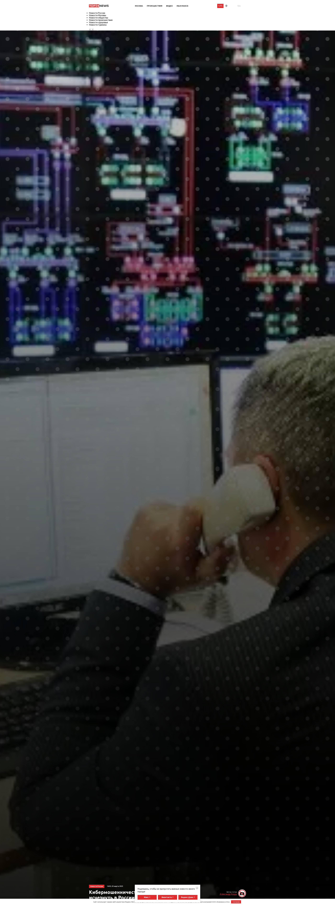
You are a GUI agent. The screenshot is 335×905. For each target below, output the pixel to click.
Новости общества (98, 18)
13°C (220, 6)
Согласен (236, 902)
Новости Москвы (97, 15)
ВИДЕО (169, 6)
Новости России (97, 13)
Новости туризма (98, 25)
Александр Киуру (228, 894)
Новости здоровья (98, 22)
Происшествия (154, 6)
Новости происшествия (101, 20)
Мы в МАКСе (182, 6)
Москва (139, 6)
